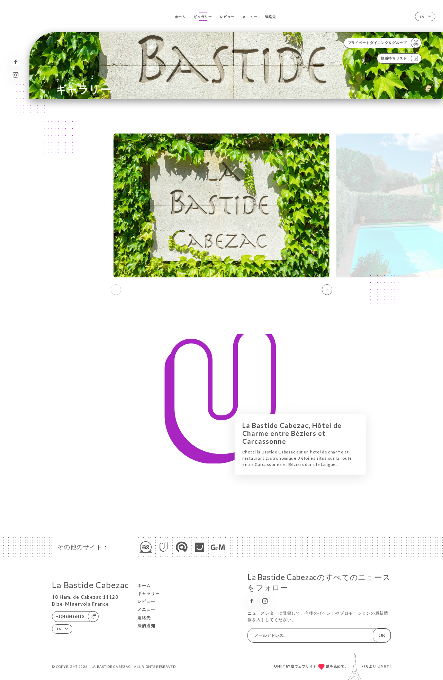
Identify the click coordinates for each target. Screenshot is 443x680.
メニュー (249, 17)
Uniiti (384, 666)
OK (381, 635)
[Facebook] (15, 62)
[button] (327, 289)
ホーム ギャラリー (72, 79)
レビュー (227, 17)
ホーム (180, 17)
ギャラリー (202, 17)
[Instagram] (15, 75)
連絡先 (270, 17)
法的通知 (146, 625)
